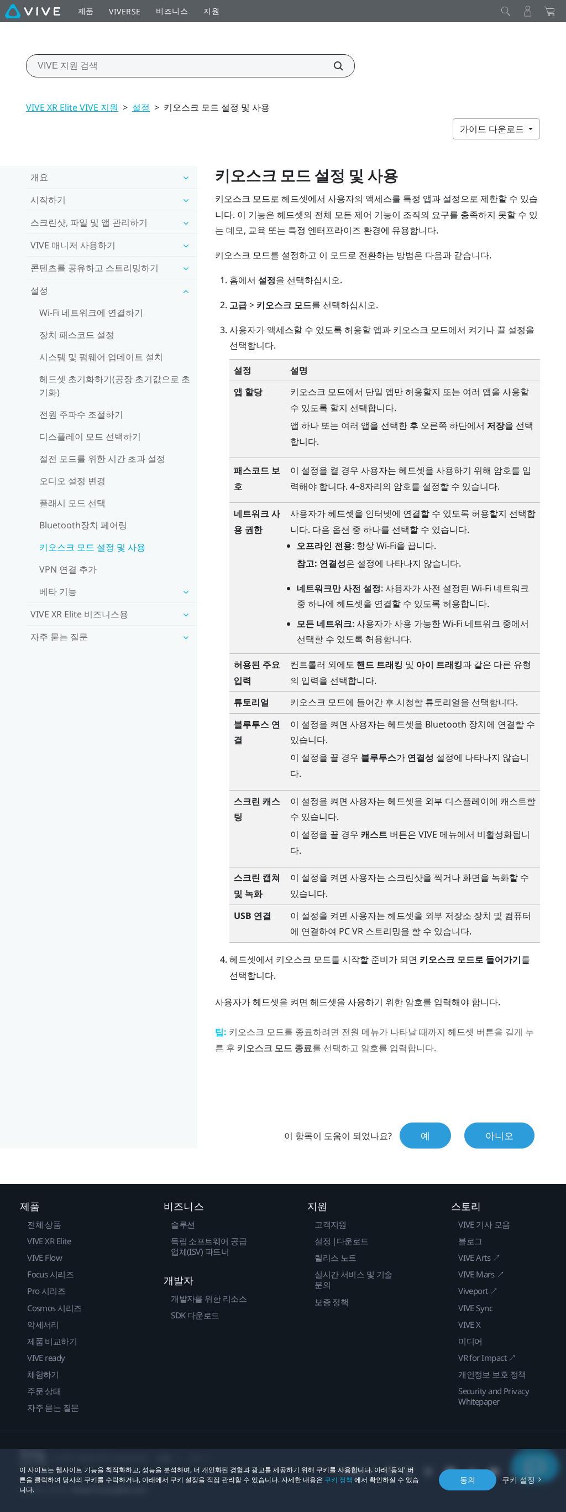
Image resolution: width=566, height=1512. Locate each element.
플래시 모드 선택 (72, 503)
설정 (141, 107)
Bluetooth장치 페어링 (83, 525)
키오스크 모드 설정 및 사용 (92, 547)
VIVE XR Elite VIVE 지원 (72, 107)
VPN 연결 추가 (68, 569)
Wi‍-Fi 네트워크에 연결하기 (91, 312)
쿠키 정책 (338, 1479)
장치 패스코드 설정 (76, 335)
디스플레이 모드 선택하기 (90, 436)
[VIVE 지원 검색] (332, 66)
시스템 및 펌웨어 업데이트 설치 (101, 357)
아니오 (499, 1135)
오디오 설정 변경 (72, 481)
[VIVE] (32, 11)
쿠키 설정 (518, 1479)
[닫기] (506, 11)
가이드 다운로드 (493, 129)
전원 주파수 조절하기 (81, 414)
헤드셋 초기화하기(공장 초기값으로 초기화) (114, 385)
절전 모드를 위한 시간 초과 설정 (102, 459)
